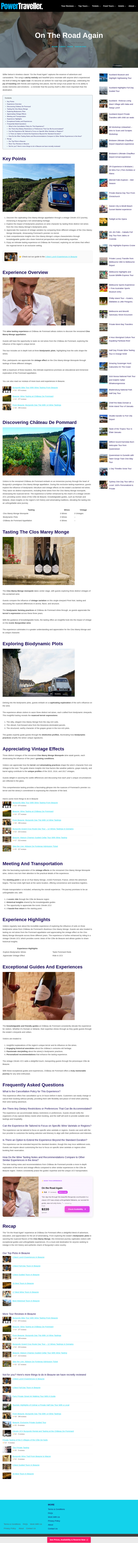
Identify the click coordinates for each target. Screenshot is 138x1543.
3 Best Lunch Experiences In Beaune (61, 257)
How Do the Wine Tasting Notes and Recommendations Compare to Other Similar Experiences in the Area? (45, 136)
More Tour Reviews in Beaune (19, 144)
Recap (9, 139)
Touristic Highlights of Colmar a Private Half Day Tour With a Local (41, 1405)
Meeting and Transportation (16, 116)
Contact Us (31, 1528)
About (21, 1528)
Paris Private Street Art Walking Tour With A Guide (34, 1396)
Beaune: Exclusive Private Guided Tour (29, 1422)
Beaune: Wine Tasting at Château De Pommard (33, 396)
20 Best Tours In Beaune (23, 1283)
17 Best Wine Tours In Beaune (26, 1292)
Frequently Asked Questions (16, 124)
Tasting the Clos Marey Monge (17, 109)
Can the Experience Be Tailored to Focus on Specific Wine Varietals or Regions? (36, 131)
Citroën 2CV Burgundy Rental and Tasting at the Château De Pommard (43, 1431)
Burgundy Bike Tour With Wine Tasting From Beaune (35, 388)
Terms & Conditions (12, 1524)
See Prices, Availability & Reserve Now (67, 1540)
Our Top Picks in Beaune (17, 141)
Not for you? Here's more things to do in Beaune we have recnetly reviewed (34, 146)
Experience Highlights (14, 119)
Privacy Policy (10, 1528)
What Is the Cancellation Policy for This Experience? (26, 126)
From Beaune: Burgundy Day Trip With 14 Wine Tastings (37, 405)
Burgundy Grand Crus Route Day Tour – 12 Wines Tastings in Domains (43, 829)
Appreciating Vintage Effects (16, 114)
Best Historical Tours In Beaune (26, 1301)
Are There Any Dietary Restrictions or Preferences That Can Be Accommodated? (36, 129)
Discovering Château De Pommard (19, 106)
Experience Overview (14, 104)
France (70, 47)
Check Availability (75, 1209)
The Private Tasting (21, 1448)
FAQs (25, 1524)
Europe (62, 47)
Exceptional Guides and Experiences (19, 121)
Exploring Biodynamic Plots (16, 111)
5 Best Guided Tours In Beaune (26, 1275)
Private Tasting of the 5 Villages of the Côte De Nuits (25, 1440)
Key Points (10, 101)
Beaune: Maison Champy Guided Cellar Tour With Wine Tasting (40, 838)
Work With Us (36, 1524)
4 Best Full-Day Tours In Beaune (26, 1266)
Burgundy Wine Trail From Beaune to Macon (32, 1456)
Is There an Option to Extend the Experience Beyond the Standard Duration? (35, 134)
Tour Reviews (80, 47)
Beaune (55, 47)
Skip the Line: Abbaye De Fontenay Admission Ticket (35, 846)
